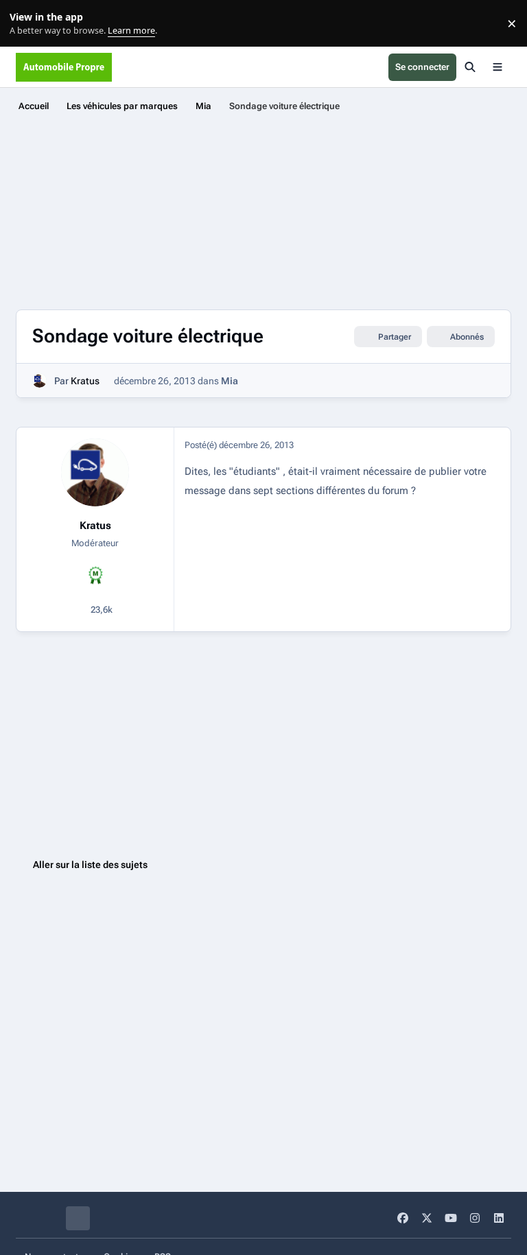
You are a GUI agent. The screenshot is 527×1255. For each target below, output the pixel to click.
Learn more (26, 23)
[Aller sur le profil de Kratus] (39, 380)
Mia (229, 380)
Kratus (85, 380)
